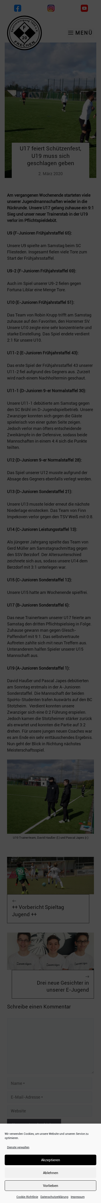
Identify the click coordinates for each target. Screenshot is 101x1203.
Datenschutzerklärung (54, 1197)
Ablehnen (50, 1173)
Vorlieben (50, 1186)
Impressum (78, 1197)
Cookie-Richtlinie (27, 1197)
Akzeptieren (50, 1160)
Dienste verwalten (18, 1147)
